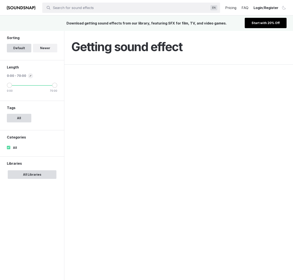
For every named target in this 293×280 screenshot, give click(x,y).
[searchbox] (131, 7)
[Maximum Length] (54, 85)
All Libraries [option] (32, 174)
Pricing (230, 8)
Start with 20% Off (266, 23)
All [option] (19, 118)
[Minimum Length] (9, 85)
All (15, 147)
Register (271, 8)
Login (258, 8)
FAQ (245, 8)
